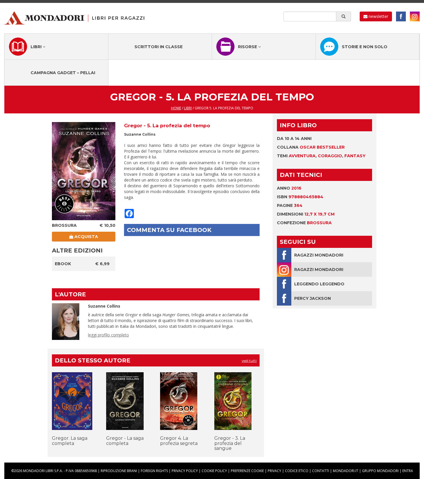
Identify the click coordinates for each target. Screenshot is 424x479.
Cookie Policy (214, 470)
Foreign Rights (154, 470)
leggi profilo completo (108, 335)
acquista (85, 236)
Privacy (274, 470)
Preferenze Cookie (247, 470)
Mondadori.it (345, 470)
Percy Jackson (312, 298)
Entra (407, 470)
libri (188, 108)
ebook (63, 263)
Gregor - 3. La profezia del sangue (229, 443)
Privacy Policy (185, 470)
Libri (37, 46)
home (176, 108)
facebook (401, 16)
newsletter (377, 16)
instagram (415, 16)
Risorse (248, 46)
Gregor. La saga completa (69, 440)
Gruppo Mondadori (380, 470)
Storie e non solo (364, 46)
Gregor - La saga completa (125, 440)
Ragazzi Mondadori (318, 255)
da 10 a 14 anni (294, 138)
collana (311, 147)
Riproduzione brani (119, 470)
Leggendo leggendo (319, 284)
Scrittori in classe (158, 46)
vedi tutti (249, 360)
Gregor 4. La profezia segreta (179, 440)
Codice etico (296, 470)
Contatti (320, 470)
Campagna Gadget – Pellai (63, 72)
